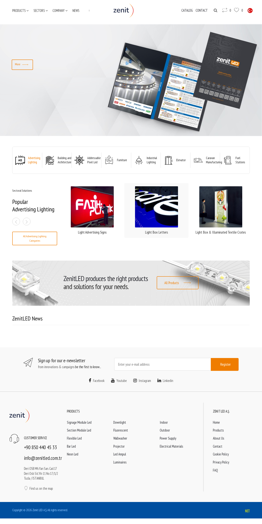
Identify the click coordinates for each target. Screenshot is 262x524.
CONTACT (202, 10)
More (18, 64)
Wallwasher (120, 438)
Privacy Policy (221, 462)
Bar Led (71, 446)
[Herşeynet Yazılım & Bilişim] (247, 511)
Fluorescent (120, 430)
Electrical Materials (171, 446)
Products (19, 10)
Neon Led (72, 454)
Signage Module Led (79, 422)
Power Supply (168, 438)
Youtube (121, 380)
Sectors (39, 10)
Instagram (145, 380)
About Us (218, 438)
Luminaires (120, 462)
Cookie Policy (221, 454)
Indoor (164, 422)
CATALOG (187, 10)
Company (59, 10)
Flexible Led (74, 438)
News (76, 10)
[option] (131, 80)
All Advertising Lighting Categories (34, 238)
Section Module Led (79, 430)
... (88, 10)
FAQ (215, 470)
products (105, 278)
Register (225, 364)
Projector (119, 446)
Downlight (119, 422)
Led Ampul (119, 454)
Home (216, 422)
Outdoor (165, 430)
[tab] (27, 160)
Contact (217, 446)
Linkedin (168, 380)
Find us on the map (41, 488)
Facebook (99, 380)
